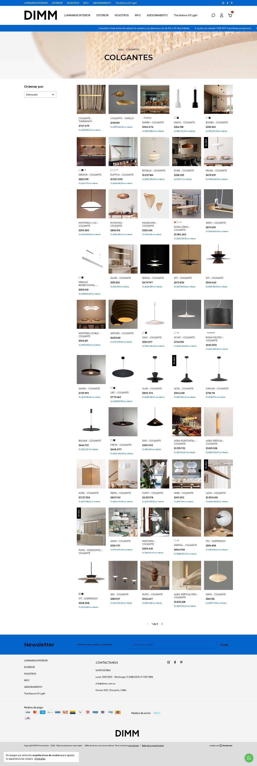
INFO (86, 3)
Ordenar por (33, 86)
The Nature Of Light (126, 3)
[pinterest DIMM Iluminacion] (232, 3)
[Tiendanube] (221, 746)
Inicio (120, 49)
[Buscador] (213, 15)
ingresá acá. (133, 745)
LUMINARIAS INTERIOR (36, 3)
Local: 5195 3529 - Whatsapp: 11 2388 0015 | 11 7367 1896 (124, 677)
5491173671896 (103, 670)
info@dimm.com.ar (106, 683)
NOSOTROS (73, 3)
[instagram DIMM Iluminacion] (223, 3)
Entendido (40, 758)
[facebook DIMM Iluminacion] (227, 3)
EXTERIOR (57, 3)
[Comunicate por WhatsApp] (249, 758)
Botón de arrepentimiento (153, 745)
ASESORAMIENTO (102, 3)
